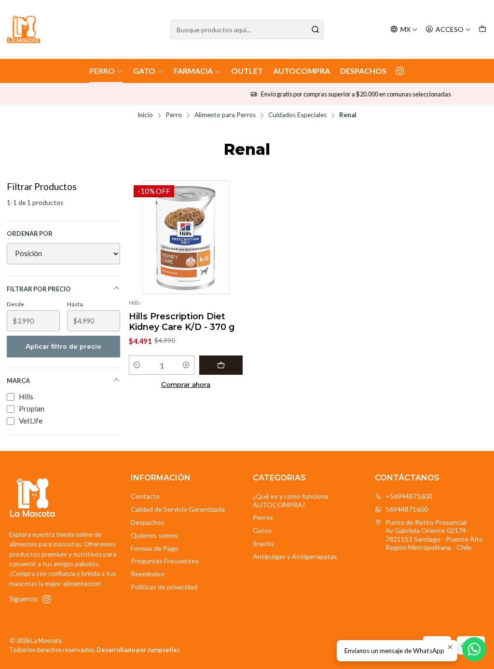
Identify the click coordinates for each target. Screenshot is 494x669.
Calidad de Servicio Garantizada (178, 509)
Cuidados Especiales (297, 115)
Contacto (145, 496)
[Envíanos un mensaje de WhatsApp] (474, 649)
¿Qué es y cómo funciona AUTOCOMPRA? (290, 500)
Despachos (363, 70)
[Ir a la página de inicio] (23, 29)
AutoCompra (301, 70)
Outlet (247, 70)
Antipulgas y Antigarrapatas (295, 556)
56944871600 (406, 509)
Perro (102, 70)
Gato (144, 70)
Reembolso (148, 574)
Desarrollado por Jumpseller (137, 650)
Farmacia (193, 70)
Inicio (145, 115)
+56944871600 (408, 496)
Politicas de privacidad (164, 587)
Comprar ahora (185, 384)
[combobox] (246, 29)
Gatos (262, 530)
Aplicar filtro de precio (63, 346)
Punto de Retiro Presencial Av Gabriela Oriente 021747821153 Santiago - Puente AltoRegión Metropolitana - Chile (434, 535)
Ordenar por (30, 233)
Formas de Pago (154, 548)
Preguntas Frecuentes (165, 561)
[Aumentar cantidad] (186, 365)
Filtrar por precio (39, 289)
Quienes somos (154, 535)
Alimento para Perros (225, 115)
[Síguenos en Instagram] (400, 71)
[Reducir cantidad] (136, 365)
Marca (18, 380)
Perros (263, 517)
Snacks (263, 543)
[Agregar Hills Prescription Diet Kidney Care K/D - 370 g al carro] (221, 365)
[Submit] (315, 29)
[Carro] (482, 30)
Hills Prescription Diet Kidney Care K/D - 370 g (181, 321)
